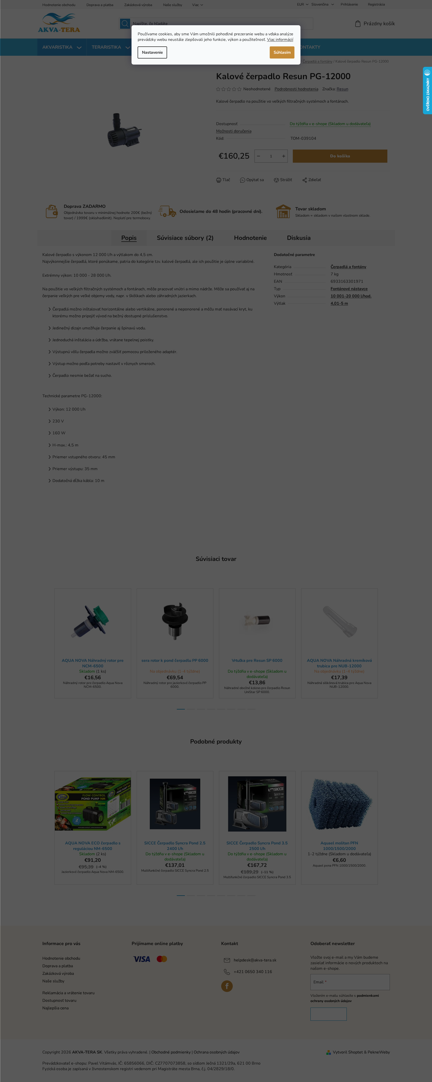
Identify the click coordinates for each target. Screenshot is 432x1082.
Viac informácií (280, 39)
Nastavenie (152, 52)
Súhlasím (282, 52)
